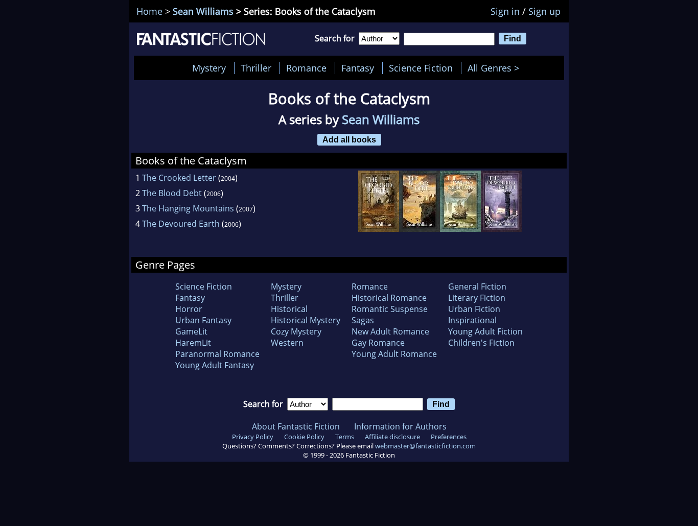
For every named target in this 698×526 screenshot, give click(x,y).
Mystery (209, 68)
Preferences (449, 436)
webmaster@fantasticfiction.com (425, 445)
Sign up (544, 11)
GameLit (191, 331)
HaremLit (193, 342)
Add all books (349, 139)
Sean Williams (203, 11)
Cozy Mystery (296, 331)
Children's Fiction (481, 342)
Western (287, 342)
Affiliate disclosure (392, 436)
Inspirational (472, 320)
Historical (289, 309)
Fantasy (357, 68)
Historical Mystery (305, 320)
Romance (306, 68)
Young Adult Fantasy (214, 365)
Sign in (505, 11)
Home (149, 11)
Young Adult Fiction (485, 331)
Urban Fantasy (203, 320)
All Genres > (496, 68)
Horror (188, 309)
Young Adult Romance (394, 354)
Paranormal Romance (217, 354)
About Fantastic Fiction (296, 426)
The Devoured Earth (181, 223)
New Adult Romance (390, 331)
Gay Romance (378, 342)
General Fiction (477, 286)
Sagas (363, 320)
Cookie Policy (304, 436)
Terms (344, 436)
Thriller (256, 68)
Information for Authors (400, 426)
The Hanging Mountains (188, 208)
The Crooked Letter (179, 177)
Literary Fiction (476, 297)
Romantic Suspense (390, 309)
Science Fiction (421, 68)
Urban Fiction (474, 309)
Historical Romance (389, 297)
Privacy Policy (252, 436)
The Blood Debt (172, 193)
